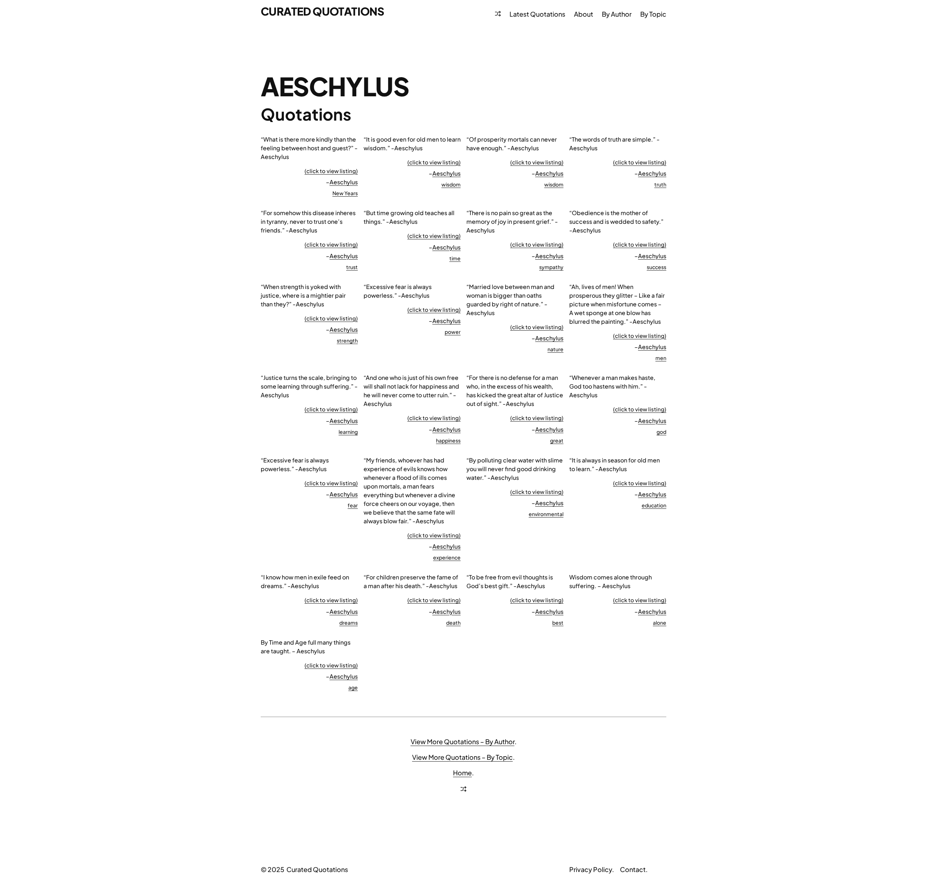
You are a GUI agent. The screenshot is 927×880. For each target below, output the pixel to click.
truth (660, 184)
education (654, 505)
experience (447, 557)
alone (659, 622)
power (453, 331)
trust (352, 267)
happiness (448, 440)
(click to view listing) (331, 170)
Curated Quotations (322, 11)
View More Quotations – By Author (463, 741)
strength (347, 340)
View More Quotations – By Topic (462, 757)
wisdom (451, 184)
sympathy (551, 267)
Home (462, 772)
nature (555, 349)
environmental (546, 514)
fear (353, 505)
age (353, 687)
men (660, 358)
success (656, 267)
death (453, 622)
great (556, 440)
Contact (633, 869)
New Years (345, 193)
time (455, 258)
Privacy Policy (590, 869)
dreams (348, 622)
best (557, 622)
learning (348, 431)
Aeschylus (344, 182)
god (661, 431)
